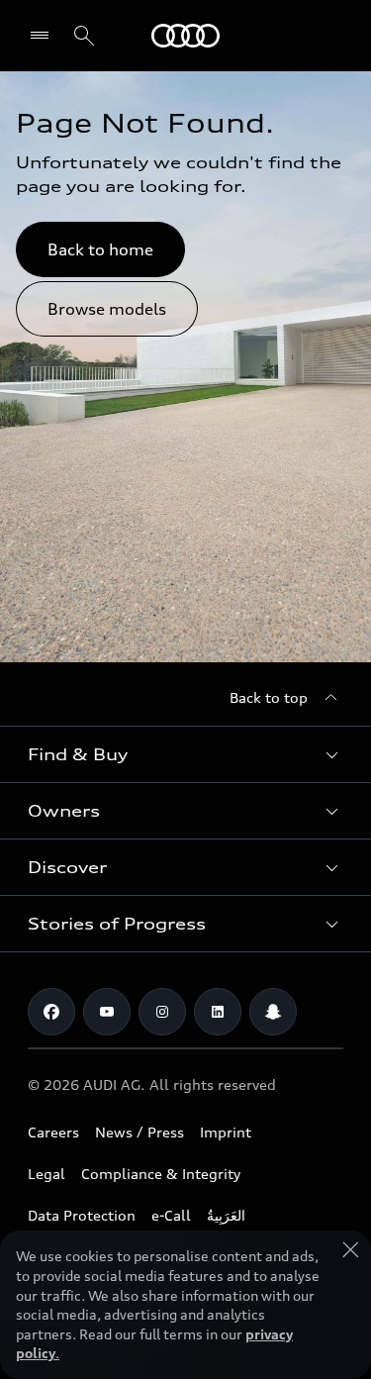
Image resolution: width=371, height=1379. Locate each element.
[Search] (84, 35)
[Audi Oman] (185, 36)
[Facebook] (51, 1011)
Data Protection (82, 1215)
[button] (185, 754)
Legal (46, 1173)
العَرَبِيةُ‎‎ (226, 1215)
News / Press (139, 1132)
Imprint (225, 1132)
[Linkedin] (217, 1011)
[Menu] (44, 36)
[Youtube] (107, 1011)
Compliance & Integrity (160, 1173)
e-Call (171, 1215)
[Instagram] (162, 1011)
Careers (53, 1132)
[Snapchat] (273, 1011)
